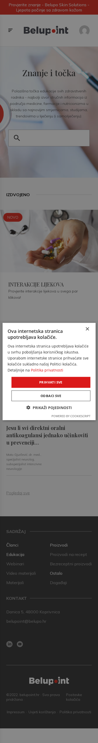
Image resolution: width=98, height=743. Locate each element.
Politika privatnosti (47, 370)
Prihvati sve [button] (50, 382)
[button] (49, 407)
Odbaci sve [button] (51, 395)
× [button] (87, 329)
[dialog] (48, 371)
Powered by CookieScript (70, 416)
